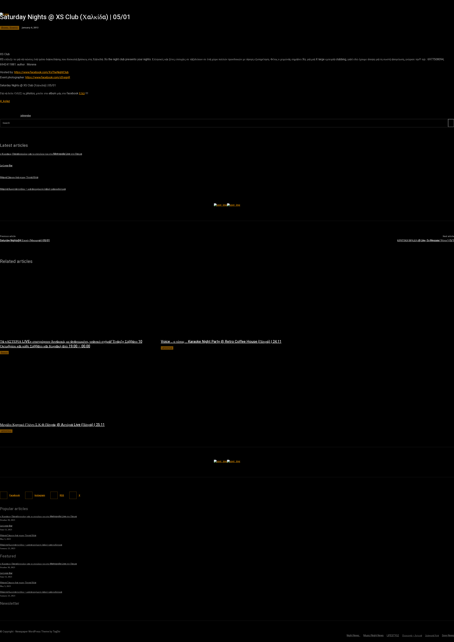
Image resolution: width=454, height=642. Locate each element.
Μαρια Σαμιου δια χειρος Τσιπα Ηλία (18, 535)
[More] (102, 34)
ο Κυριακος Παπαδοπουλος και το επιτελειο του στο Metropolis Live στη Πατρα (38, 516)
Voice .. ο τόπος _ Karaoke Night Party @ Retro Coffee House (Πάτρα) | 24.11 (221, 341)
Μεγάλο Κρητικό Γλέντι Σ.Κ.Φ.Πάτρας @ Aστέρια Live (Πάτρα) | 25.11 (52, 424)
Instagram (40, 495)
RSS (62, 495)
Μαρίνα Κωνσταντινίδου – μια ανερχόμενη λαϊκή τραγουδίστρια (31, 544)
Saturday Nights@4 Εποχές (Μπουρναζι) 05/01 (25, 240)
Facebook (14, 495)
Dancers (4, 352)
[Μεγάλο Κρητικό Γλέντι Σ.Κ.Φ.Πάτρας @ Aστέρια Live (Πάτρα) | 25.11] (77, 386)
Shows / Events (9, 27)
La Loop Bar (6, 525)
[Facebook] (3, 495)
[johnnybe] (8, 116)
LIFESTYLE (167, 348)
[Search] (451, 123)
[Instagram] (28, 495)
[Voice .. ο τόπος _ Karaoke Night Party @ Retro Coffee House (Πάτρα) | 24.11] (238, 303)
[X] (73, 495)
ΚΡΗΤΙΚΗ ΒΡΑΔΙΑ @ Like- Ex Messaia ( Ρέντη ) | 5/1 (425, 240)
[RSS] (54, 495)
